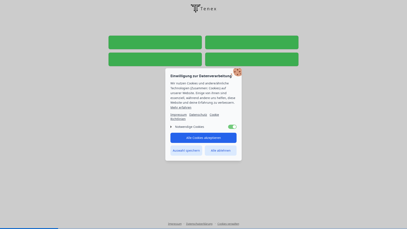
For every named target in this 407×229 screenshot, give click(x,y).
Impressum (178, 115)
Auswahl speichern (186, 150)
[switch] (232, 127)
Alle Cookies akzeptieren (203, 138)
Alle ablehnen (221, 150)
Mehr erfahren (180, 107)
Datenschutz (198, 115)
